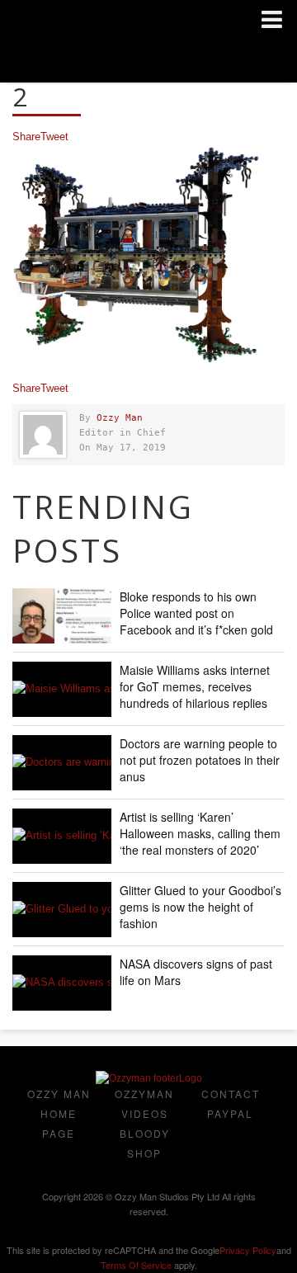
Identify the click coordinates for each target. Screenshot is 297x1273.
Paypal (230, 1113)
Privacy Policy (247, 1249)
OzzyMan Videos (144, 1103)
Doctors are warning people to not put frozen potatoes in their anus (200, 760)
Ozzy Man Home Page (59, 1113)
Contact (230, 1094)
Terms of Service (136, 1264)
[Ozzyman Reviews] (149, 1078)
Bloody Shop (145, 1143)
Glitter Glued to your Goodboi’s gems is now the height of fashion (200, 906)
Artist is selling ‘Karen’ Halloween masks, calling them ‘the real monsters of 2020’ (200, 833)
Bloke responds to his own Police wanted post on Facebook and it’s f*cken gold (196, 613)
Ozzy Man (120, 418)
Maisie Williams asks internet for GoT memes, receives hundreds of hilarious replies (195, 686)
